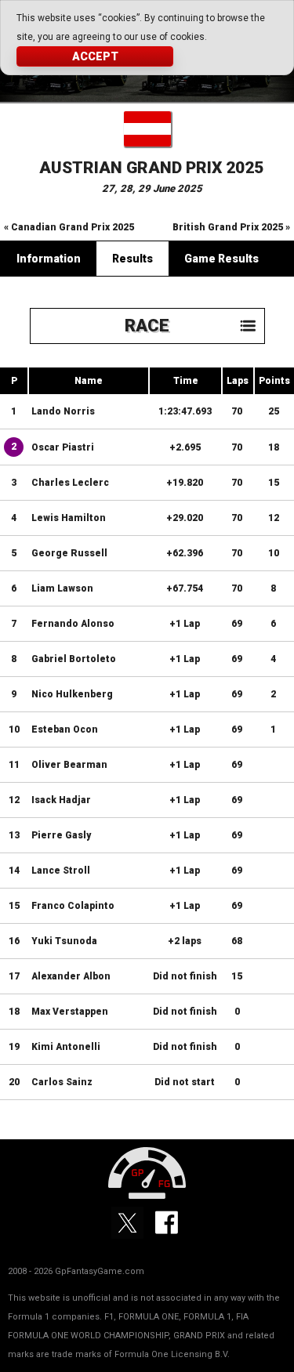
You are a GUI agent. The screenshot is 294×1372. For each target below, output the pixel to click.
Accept (95, 56)
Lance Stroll (60, 870)
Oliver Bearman (69, 764)
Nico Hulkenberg (72, 694)
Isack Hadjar (61, 800)
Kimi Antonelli (65, 1046)
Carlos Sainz (62, 1082)
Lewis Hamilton (68, 517)
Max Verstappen (69, 1011)
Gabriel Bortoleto (73, 658)
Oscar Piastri (62, 447)
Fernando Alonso (72, 623)
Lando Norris (63, 411)
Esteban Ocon (64, 729)
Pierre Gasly (61, 835)
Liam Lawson (62, 588)
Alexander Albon (71, 976)
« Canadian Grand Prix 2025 (69, 227)
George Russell (69, 553)
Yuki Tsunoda (64, 941)
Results (132, 258)
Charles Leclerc (70, 482)
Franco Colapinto (72, 905)
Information (48, 258)
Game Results (221, 258)
